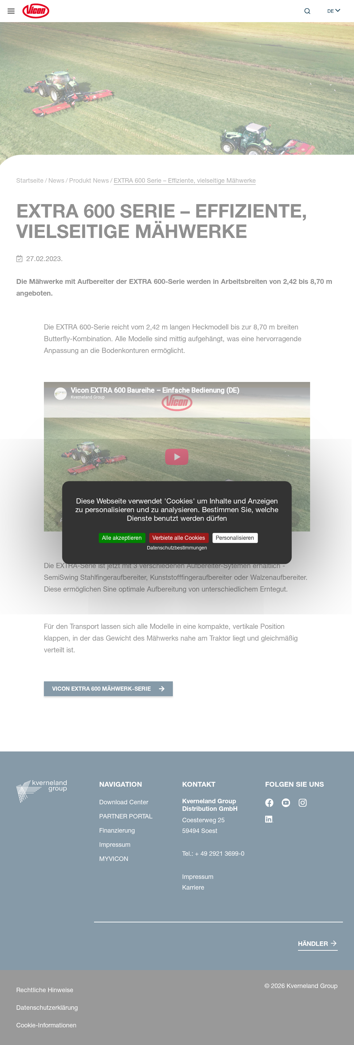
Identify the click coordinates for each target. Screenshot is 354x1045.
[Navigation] (11, 11)
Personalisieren (235, 537)
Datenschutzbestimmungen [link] (177, 548)
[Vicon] (35, 11)
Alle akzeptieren (122, 537)
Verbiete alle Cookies (178, 537)
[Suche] (302, 39)
